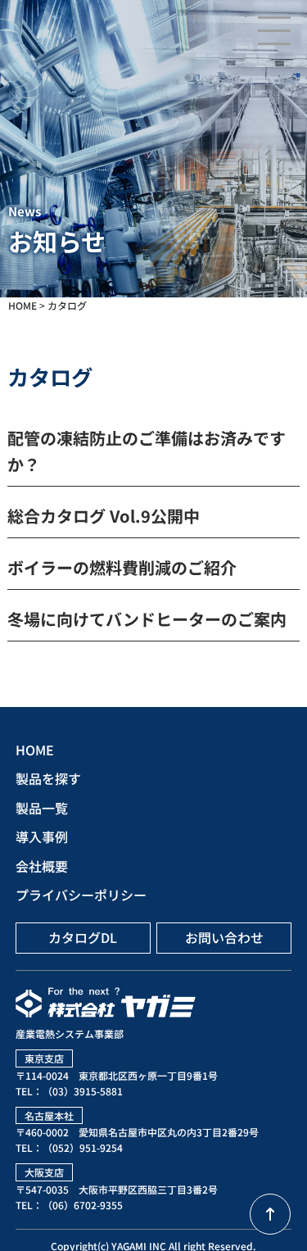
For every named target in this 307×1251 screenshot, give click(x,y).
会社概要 (42, 866)
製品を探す (48, 778)
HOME (35, 749)
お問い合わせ (224, 937)
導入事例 (42, 836)
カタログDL (82, 937)
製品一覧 (42, 808)
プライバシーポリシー (81, 894)
